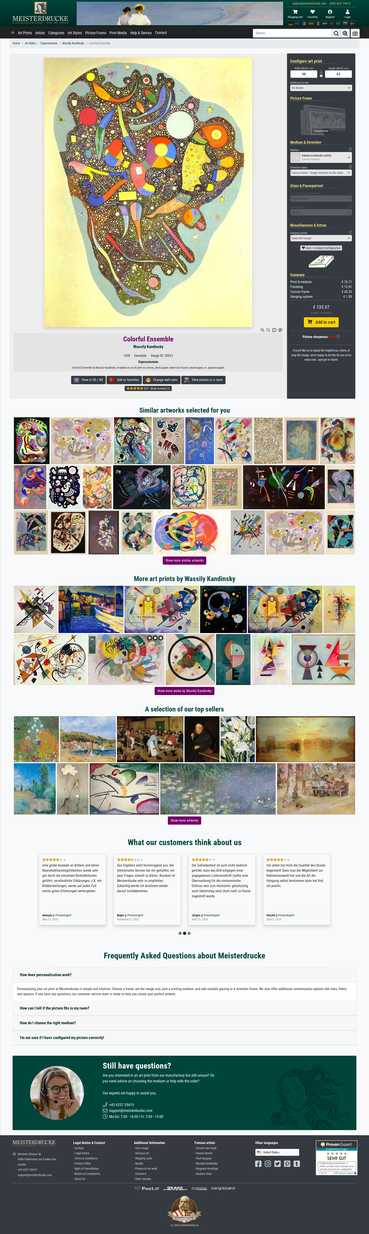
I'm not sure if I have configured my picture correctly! (62, 1037)
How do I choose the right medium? (48, 1022)
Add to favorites (126, 380)
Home (16, 43)
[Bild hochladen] (355, 33)
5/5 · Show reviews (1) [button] (157, 388)
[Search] (336, 33)
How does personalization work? (46, 974)
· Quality (138, 1163)
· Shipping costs (143, 1158)
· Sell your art (141, 1153)
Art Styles (75, 33)
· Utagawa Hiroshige (206, 1169)
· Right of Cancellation (86, 1169)
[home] (12, 33)
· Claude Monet (203, 1153)
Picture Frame (95, 33)
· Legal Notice (81, 1153)
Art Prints (25, 33)
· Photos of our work (145, 1169)
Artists (40, 33)
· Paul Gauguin (203, 1158)
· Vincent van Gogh (206, 1148)
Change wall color (164, 380)
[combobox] (321, 88)
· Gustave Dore (203, 1174)
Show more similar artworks (184, 560)
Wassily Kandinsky (73, 43)
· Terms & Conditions (85, 1158)
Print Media (118, 33)
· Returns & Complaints (86, 1174)
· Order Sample (142, 1179)
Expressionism (49, 43)
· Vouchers (140, 1174)
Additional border (299, 82)
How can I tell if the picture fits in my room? (54, 1008)
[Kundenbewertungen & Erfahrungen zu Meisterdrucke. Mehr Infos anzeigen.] (336, 1157)
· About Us (79, 1179)
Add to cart (323, 322)
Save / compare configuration (322, 248)
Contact (161, 33)
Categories (56, 33)
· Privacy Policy (82, 1163)
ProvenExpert (62, 915)
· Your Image (141, 1148)
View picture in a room (206, 380)
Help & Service (141, 33)
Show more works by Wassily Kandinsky (184, 691)
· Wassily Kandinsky (206, 1163)
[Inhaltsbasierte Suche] (345, 33)
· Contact (78, 1148)
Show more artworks (184, 820)
